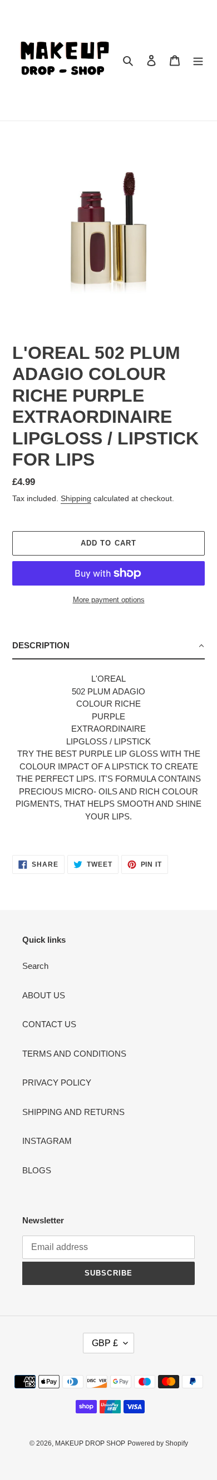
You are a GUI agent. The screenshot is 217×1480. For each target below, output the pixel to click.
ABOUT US (43, 995)
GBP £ (105, 1343)
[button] (108, 646)
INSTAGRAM (47, 1141)
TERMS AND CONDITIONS (74, 1053)
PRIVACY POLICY (56, 1082)
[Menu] (198, 60)
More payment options (109, 600)
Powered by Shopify (157, 1443)
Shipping (76, 498)
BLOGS (36, 1170)
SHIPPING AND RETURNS (73, 1112)
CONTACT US (49, 1024)
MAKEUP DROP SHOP (90, 1443)
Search (35, 966)
